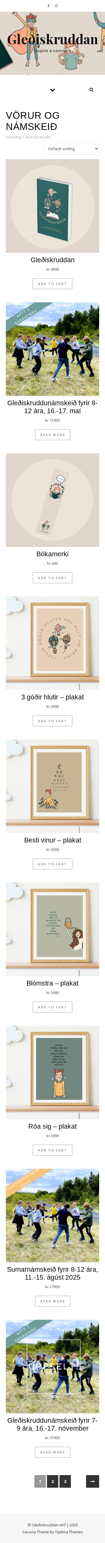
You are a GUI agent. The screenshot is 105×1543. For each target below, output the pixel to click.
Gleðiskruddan (52, 38)
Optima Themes (69, 1532)
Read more (52, 434)
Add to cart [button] (52, 284)
